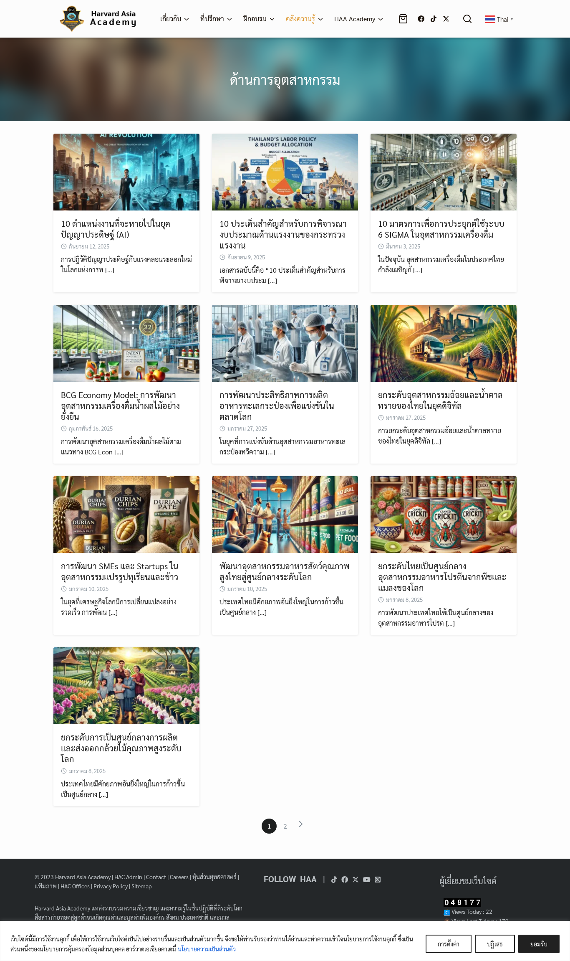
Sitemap (141, 886)
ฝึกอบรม (255, 18)
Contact (156, 876)
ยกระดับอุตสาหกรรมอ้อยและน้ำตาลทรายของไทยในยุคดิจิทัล (440, 400)
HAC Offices (75, 886)
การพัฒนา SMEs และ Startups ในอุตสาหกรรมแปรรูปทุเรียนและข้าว (120, 571)
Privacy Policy (110, 886)
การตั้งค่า (448, 944)
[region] (285, 941)
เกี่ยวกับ (170, 18)
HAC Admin (128, 876)
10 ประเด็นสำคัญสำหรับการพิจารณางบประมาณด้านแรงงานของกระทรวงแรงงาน (283, 234)
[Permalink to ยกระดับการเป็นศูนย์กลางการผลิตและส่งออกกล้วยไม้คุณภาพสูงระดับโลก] (126, 684)
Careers (179, 876)
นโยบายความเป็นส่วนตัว (207, 949)
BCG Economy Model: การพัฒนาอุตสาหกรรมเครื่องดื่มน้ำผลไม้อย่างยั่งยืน (120, 405)
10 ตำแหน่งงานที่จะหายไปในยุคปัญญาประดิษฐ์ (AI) (115, 229)
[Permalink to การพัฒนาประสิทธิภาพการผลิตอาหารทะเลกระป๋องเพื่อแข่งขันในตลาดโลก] (285, 342)
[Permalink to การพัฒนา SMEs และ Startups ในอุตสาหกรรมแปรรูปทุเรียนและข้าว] (126, 513)
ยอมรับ (538, 944)
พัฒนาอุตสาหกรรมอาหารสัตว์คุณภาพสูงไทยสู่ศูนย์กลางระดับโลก (284, 571)
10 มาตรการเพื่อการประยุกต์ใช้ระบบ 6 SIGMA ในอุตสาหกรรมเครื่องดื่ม (441, 229)
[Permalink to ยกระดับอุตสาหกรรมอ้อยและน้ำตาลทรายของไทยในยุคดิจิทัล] (444, 342)
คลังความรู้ (300, 18)
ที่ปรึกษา (212, 18)
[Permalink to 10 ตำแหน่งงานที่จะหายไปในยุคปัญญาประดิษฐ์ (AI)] (126, 171)
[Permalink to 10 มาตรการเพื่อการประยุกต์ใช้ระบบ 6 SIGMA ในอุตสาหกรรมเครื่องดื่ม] (444, 171)
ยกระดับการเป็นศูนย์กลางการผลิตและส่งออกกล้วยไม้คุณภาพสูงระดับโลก (121, 748)
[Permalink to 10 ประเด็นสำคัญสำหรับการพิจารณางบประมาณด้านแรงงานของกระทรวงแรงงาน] (285, 171)
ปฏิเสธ (495, 944)
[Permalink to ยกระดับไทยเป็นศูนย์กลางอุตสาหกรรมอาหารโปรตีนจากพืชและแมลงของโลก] (444, 513)
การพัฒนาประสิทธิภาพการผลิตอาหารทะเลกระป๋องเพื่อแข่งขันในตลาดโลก (276, 405)
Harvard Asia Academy (83, 876)
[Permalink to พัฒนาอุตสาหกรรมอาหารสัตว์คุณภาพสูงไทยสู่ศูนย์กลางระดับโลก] (285, 513)
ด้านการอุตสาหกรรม (285, 79)
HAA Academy (354, 18)
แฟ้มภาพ (46, 886)
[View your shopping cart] (404, 19)
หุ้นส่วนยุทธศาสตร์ (214, 876)
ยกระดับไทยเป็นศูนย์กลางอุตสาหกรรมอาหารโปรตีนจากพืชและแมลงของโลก (442, 576)
